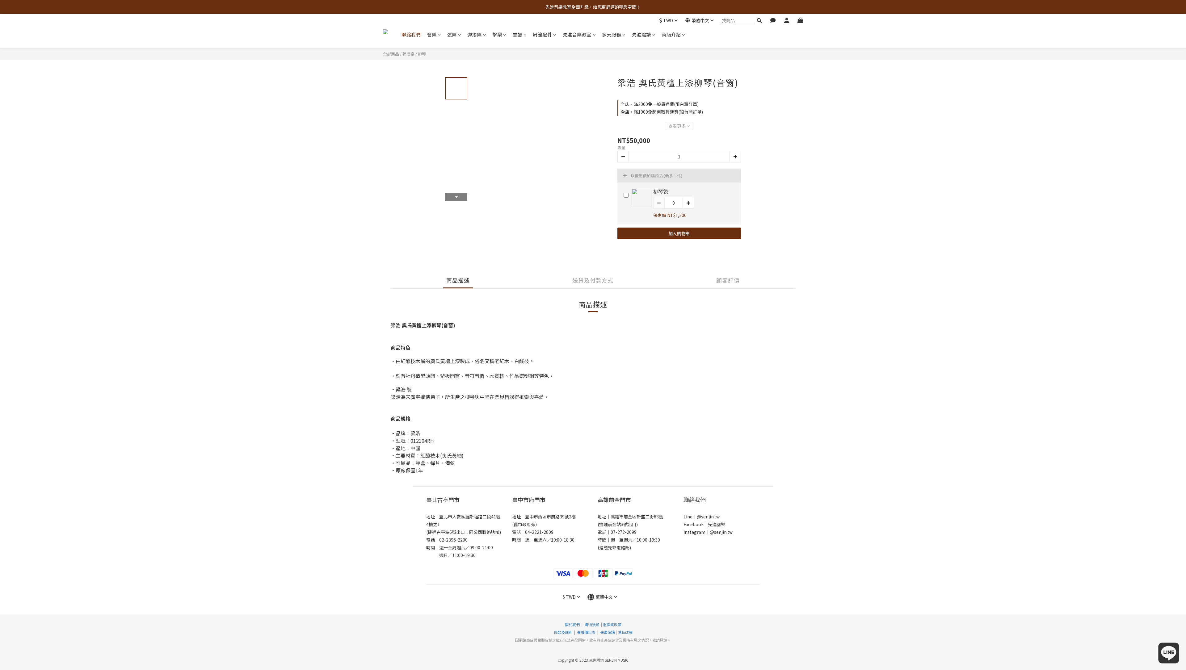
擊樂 (497, 34)
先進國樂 (716, 524)
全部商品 (391, 54)
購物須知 (591, 624)
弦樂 (452, 34)
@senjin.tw (708, 516)
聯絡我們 (411, 34)
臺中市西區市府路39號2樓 (550, 516)
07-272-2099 (624, 532)
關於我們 (572, 624)
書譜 (517, 34)
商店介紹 (671, 34)
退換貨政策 (612, 624)
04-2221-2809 (539, 532)
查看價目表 (586, 632)
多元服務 (611, 34)
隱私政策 (625, 632)
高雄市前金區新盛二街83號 (637, 516)
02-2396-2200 (453, 540)
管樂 (431, 34)
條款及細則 (563, 632)
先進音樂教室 (577, 34)
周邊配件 (542, 34)
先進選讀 (641, 34)
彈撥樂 (474, 34)
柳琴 (422, 54)
